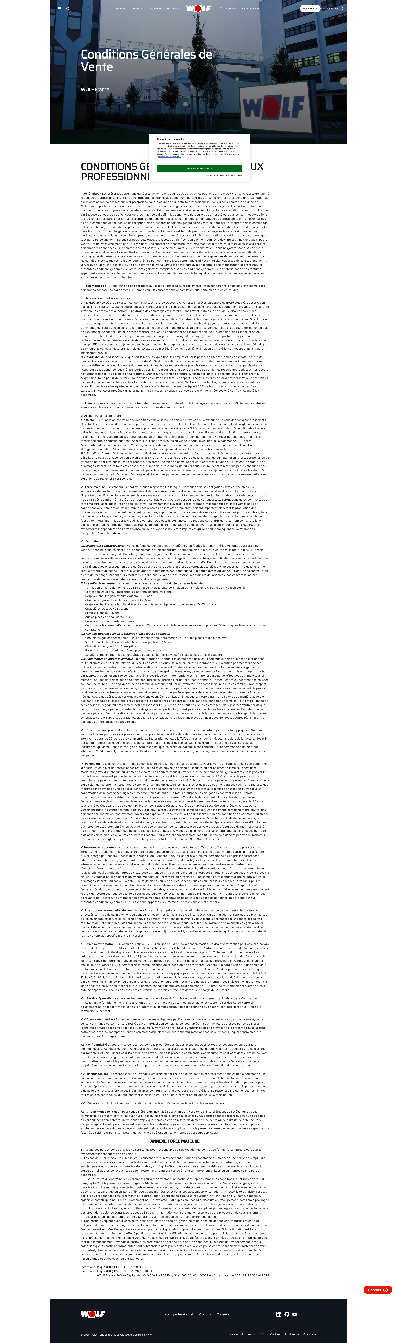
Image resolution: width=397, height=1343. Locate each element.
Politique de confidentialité (300, 1334)
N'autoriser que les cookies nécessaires (224, 175)
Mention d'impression (242, 1334)
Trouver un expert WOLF (163, 8)
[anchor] (68, 9)
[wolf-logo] (198, 8)
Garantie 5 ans (250, 8)
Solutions (121, 8)
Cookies (275, 1334)
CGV (262, 1334)
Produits (138, 8)
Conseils (223, 1314)
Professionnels (330, 8)
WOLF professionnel (178, 1314)
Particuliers (310, 8)
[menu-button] (59, 8)
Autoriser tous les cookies (199, 168)
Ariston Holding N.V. (140, 1334)
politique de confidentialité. (169, 157)
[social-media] (278, 1314)
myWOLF (230, 8)
